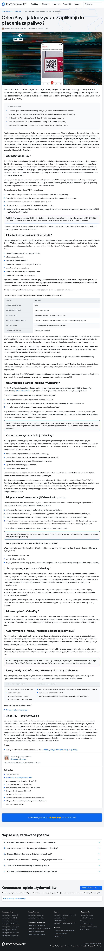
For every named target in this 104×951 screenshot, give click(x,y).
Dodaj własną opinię (89, 888)
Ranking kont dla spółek (36, 918)
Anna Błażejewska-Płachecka (15, 28)
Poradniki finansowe (86, 918)
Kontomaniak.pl (7, 11)
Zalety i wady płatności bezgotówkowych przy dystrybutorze (26, 801)
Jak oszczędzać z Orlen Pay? (15, 794)
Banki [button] (76, 4)
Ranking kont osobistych (10, 915)
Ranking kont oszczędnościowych (39, 928)
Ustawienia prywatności (79, 946)
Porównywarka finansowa (88, 927)
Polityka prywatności (62, 946)
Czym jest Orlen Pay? (13, 774)
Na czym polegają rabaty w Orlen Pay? (18, 791)
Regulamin (91, 946)
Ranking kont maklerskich (36, 925)
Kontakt (99, 946)
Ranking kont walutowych (10, 927)
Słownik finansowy (86, 924)
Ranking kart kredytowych (10, 935)
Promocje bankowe (86, 915)
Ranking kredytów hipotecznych (64, 923)
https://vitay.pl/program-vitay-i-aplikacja (60, 750)
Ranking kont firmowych (36, 915)
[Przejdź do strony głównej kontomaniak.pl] (13, 4)
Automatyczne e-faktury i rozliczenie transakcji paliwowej (25, 797)
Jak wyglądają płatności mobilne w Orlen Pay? (21, 781)
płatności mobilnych (22, 391)
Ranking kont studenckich (10, 924)
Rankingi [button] (34, 4)
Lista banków (84, 921)
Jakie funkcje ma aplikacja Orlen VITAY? (19, 778)
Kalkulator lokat (59, 936)
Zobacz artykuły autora (18, 759)
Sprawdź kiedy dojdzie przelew (64, 930)
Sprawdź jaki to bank (60, 933)
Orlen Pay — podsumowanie (15, 804)
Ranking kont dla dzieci (9, 918)
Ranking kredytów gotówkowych (65, 915)
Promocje (57, 4)
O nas (52, 946)
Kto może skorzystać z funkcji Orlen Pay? (19, 784)
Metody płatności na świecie (17, 710)
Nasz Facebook (85, 930)
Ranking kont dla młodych (10, 921)
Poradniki (18, 11)
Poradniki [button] (67, 4)
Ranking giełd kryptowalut (36, 934)
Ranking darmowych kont (10, 933)
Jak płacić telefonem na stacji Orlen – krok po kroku (23, 787)
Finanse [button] (45, 4)
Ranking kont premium (9, 930)
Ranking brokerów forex (36, 931)
